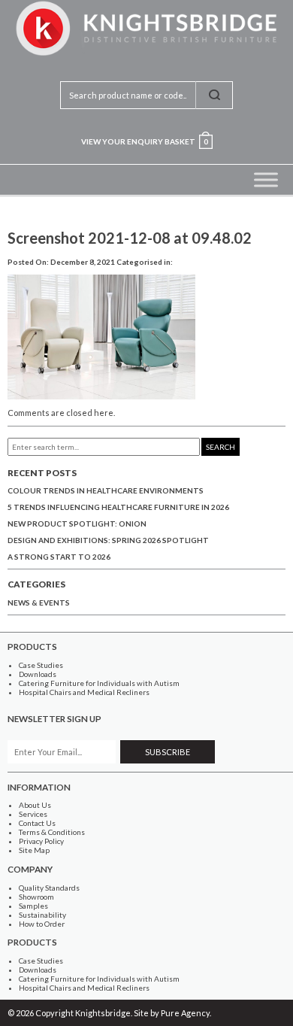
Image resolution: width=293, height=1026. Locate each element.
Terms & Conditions (52, 831)
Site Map (34, 849)
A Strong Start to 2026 (59, 556)
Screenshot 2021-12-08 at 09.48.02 (130, 238)
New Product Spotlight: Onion (77, 523)
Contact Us (37, 822)
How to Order (42, 923)
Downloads (37, 673)
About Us (35, 804)
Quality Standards (49, 887)
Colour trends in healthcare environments (106, 490)
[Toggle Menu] (266, 179)
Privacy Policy (41, 840)
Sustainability (42, 914)
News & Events (39, 602)
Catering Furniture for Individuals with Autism (99, 683)
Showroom (36, 896)
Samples (33, 905)
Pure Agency (185, 1013)
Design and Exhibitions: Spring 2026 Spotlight (108, 540)
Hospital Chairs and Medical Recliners (84, 692)
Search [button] (220, 446)
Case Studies (41, 664)
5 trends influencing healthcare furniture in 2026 (118, 506)
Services (33, 813)
